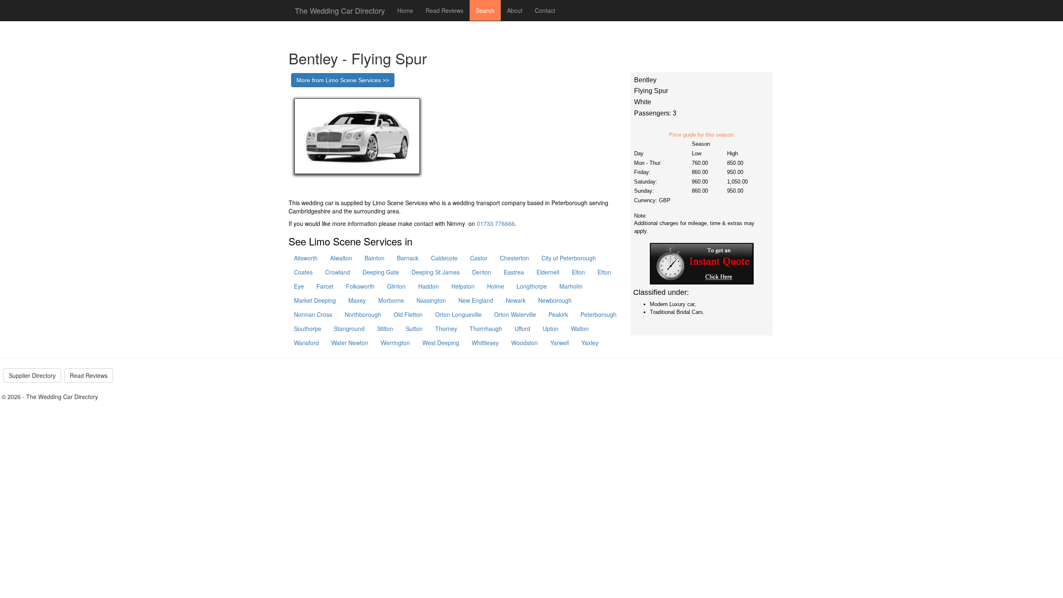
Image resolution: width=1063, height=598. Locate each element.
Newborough (555, 300)
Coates (303, 272)
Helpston (463, 286)
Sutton (414, 328)
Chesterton (514, 258)
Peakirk (558, 314)
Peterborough (598, 314)
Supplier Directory (32, 375)
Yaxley (589, 342)
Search (485, 10)
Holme (495, 286)
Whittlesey (485, 342)
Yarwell (559, 342)
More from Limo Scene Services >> (342, 80)
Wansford (306, 342)
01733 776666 (496, 223)
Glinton (396, 286)
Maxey (357, 300)
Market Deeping (315, 300)
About (514, 10)
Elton (578, 272)
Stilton (385, 328)
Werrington (395, 342)
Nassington (431, 300)
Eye (299, 286)
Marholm (571, 286)
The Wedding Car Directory (340, 10)
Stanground (349, 328)
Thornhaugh (486, 328)
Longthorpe (532, 286)
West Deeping (440, 342)
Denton (481, 272)
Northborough (363, 314)
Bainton (375, 258)
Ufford (522, 328)
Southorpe (307, 328)
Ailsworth (306, 258)
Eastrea (514, 272)
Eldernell (547, 272)
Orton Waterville (515, 314)
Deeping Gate (380, 272)
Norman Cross (313, 314)
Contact (545, 10)
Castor (478, 258)
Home (405, 10)
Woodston (524, 342)
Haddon (428, 286)
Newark (516, 300)
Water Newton (349, 342)
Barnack (408, 258)
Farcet (324, 286)
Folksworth (360, 286)
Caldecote (444, 258)
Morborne (391, 300)
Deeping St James (435, 272)
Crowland (337, 272)
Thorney (446, 328)
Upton (550, 328)
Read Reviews (444, 10)
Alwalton (341, 258)
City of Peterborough (568, 258)
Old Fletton (408, 314)
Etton (604, 272)
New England (475, 300)
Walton (580, 328)
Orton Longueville (458, 314)
